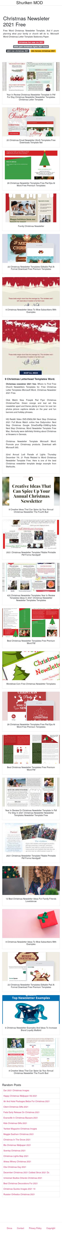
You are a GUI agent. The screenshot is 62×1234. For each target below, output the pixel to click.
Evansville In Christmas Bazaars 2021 (20, 1117)
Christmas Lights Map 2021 (16, 1156)
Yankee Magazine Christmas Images (20, 1128)
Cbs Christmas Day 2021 (14, 1166)
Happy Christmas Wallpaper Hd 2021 (20, 1095)
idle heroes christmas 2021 (43, 51)
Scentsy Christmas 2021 (14, 1150)
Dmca (9, 1228)
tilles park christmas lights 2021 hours (31, 46)
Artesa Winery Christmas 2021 (17, 1161)
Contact (20, 1228)
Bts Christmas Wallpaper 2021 (17, 1145)
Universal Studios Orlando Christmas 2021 (22, 1177)
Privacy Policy (35, 1228)
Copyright (50, 1228)
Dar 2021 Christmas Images (16, 1090)
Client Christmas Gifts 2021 (15, 1106)
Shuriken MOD (29, 2)
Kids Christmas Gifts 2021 (15, 1123)
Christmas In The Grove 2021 (17, 1139)
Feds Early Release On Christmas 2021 (21, 1112)
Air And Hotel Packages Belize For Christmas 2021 (26, 1101)
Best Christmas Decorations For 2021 (20, 1183)
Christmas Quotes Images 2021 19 (19, 1188)
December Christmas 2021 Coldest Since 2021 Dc (26, 1172)
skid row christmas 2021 (18, 51)
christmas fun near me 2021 (31, 42)
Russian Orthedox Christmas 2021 (19, 1194)
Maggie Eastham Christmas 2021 (18, 1134)
